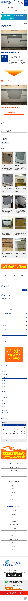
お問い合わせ (14, 546)
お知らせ (14, 510)
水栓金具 (4, 325)
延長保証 (14, 521)
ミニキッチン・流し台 (8, 337)
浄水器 (4, 329)
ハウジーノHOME (5, 7)
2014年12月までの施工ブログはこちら (6, 411)
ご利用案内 (14, 517)
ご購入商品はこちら (13, 112)
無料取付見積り (14, 549)
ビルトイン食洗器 (14, 470)
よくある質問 (14, 532)
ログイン (14, 542)
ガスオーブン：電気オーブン (9, 309)
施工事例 (13, 7)
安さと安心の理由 (14, 524)
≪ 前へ (5, 275)
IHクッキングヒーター (14, 481)
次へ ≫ (23, 275)
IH (2, 333)
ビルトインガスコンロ (14, 467)
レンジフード (5, 302)
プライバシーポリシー (14, 539)
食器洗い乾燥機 (6, 298)
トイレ (4, 321)
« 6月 (7, 440)
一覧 (14, 275)
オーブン (14, 499)
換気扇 (4, 341)
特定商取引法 (14, 535)
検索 (25, 289)
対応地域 (14, 528)
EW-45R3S (5, 142)
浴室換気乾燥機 (14, 495)
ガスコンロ (5, 306)
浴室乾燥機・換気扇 (7, 313)
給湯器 (4, 317)
